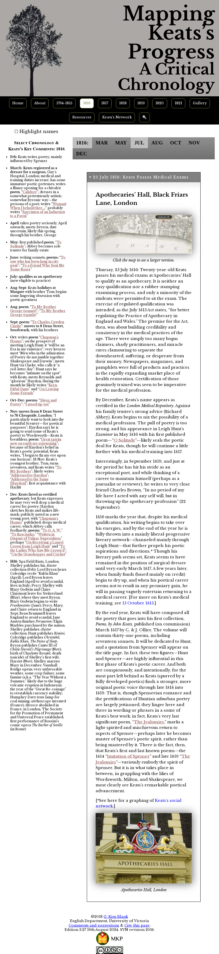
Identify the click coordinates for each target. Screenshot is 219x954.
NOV (194, 143)
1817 (104, 103)
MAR (102, 143)
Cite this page (137, 925)
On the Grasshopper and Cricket (38, 554)
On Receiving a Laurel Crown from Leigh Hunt (36, 544)
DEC (81, 153)
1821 (178, 103)
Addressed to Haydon (29, 475)
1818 (123, 103)
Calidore (30, 192)
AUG (157, 143)
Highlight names (38, 131)
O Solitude (124, 440)
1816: (82, 143)
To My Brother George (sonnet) (33, 309)
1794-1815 (64, 103)
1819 (141, 103)
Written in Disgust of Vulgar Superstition (35, 536)
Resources (81, 117)
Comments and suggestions (94, 925)
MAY (121, 143)
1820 (159, 103)
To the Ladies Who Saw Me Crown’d (37, 548)
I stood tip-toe (37, 404)
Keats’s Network (117, 117)
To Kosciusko (22, 534)
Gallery (200, 103)
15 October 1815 (138, 603)
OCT (175, 143)
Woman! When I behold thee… (38, 206)
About (39, 103)
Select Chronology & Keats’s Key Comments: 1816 (36, 145)
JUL (139, 143)
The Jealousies (149, 722)
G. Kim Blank (116, 917)
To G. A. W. (51, 530)
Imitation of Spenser (128, 756)
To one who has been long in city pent (37, 261)
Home (18, 103)
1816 (87, 103)
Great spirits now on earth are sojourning (35, 441)
